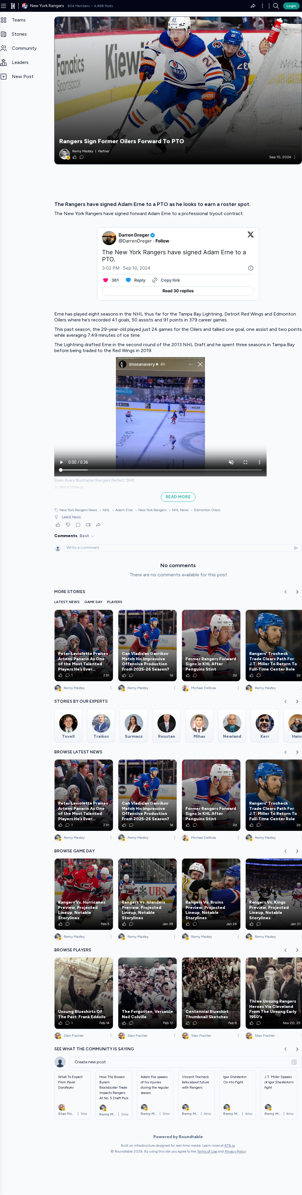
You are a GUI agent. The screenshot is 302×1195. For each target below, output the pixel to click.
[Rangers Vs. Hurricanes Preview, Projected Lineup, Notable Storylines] (84, 894)
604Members (79, 6)
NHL (104, 510)
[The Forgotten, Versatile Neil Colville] (147, 993)
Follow (162, 241)
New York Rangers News (78, 510)
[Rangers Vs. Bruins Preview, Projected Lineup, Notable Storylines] (211, 894)
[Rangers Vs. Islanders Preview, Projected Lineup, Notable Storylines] (147, 894)
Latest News (71, 517)
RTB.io (229, 1145)
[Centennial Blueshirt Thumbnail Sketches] (211, 993)
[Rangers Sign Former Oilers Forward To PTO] (178, 90)
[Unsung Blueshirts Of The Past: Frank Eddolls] (84, 993)
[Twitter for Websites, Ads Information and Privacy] (250, 268)
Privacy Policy (235, 1151)
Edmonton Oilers (205, 510)
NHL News (178, 510)
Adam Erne (122, 510)
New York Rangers (150, 510)
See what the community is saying (94, 1049)
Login (291, 6)
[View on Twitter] (250, 238)
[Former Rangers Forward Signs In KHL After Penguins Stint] (211, 645)
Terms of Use (207, 1151)
